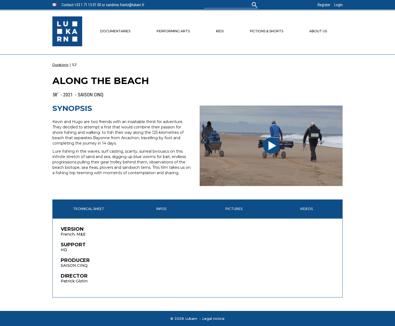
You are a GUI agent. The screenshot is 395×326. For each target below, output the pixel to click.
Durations (60, 65)
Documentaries (115, 31)
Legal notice (213, 318)
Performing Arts (173, 31)
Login (338, 5)
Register (324, 5)
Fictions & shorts (266, 31)
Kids (220, 31)
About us (318, 31)
